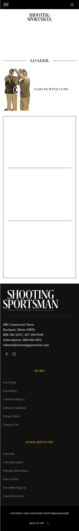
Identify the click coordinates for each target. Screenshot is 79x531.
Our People (9, 382)
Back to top (36, 523)
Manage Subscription (15, 470)
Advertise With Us (14, 399)
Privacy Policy (11, 416)
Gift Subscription (13, 462)
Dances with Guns (51, 89)
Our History (10, 390)
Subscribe (9, 453)
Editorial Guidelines (14, 407)
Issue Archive (11, 479)
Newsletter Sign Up (14, 487)
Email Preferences (13, 496)
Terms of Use (11, 424)
